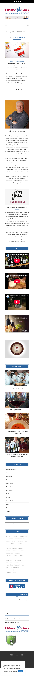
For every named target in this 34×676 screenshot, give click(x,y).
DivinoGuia (8, 546)
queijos (7, 560)
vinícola (8, 572)
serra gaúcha (9, 562)
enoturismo (8, 548)
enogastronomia (23, 546)
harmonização (23, 550)
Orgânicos (8, 497)
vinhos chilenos (9, 570)
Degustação (13, 543)
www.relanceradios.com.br (12, 232)
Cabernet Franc (9, 538)
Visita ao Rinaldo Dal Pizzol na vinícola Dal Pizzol (17, 456)
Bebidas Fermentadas (11, 469)
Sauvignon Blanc (18, 560)
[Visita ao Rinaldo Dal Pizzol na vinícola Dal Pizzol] (17, 437)
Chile (7, 543)
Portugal (21, 558)
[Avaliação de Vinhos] (17, 392)
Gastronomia (9, 483)
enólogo (15, 548)
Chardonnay (20, 541)
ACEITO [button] (20, 671)
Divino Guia (15, 546)
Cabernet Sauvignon (19, 538)
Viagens (8, 508)
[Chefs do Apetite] (17, 371)
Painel (7, 504)
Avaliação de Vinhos (17, 410)
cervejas (13, 541)
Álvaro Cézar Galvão (13, 67)
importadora (17, 553)
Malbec (15, 555)
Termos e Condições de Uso (12, 622)
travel (7, 565)
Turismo (17, 565)
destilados (20, 543)
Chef (26, 541)
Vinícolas (14, 572)
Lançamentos (9, 490)
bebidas (15, 536)
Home (6, 31)
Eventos (12, 61)
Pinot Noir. (14, 558)
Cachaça (7, 541)
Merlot (21, 555)
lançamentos (9, 555)
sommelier (16, 562)
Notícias (8, 494)
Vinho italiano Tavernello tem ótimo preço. (17, 432)
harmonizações (9, 553)
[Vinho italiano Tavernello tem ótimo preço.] (17, 414)
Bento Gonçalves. (23, 536)
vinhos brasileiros (15, 567)
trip (12, 565)
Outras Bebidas (20, 61)
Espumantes (21, 548)
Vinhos (8, 511)
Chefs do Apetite (17, 388)
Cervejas (8, 473)
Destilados (9, 476)
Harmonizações (10, 487)
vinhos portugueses (19, 570)
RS (11, 560)
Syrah (22, 562)
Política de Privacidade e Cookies (13, 619)
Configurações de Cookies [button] (10, 671)
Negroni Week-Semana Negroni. (17, 64)
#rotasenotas (9, 536)
